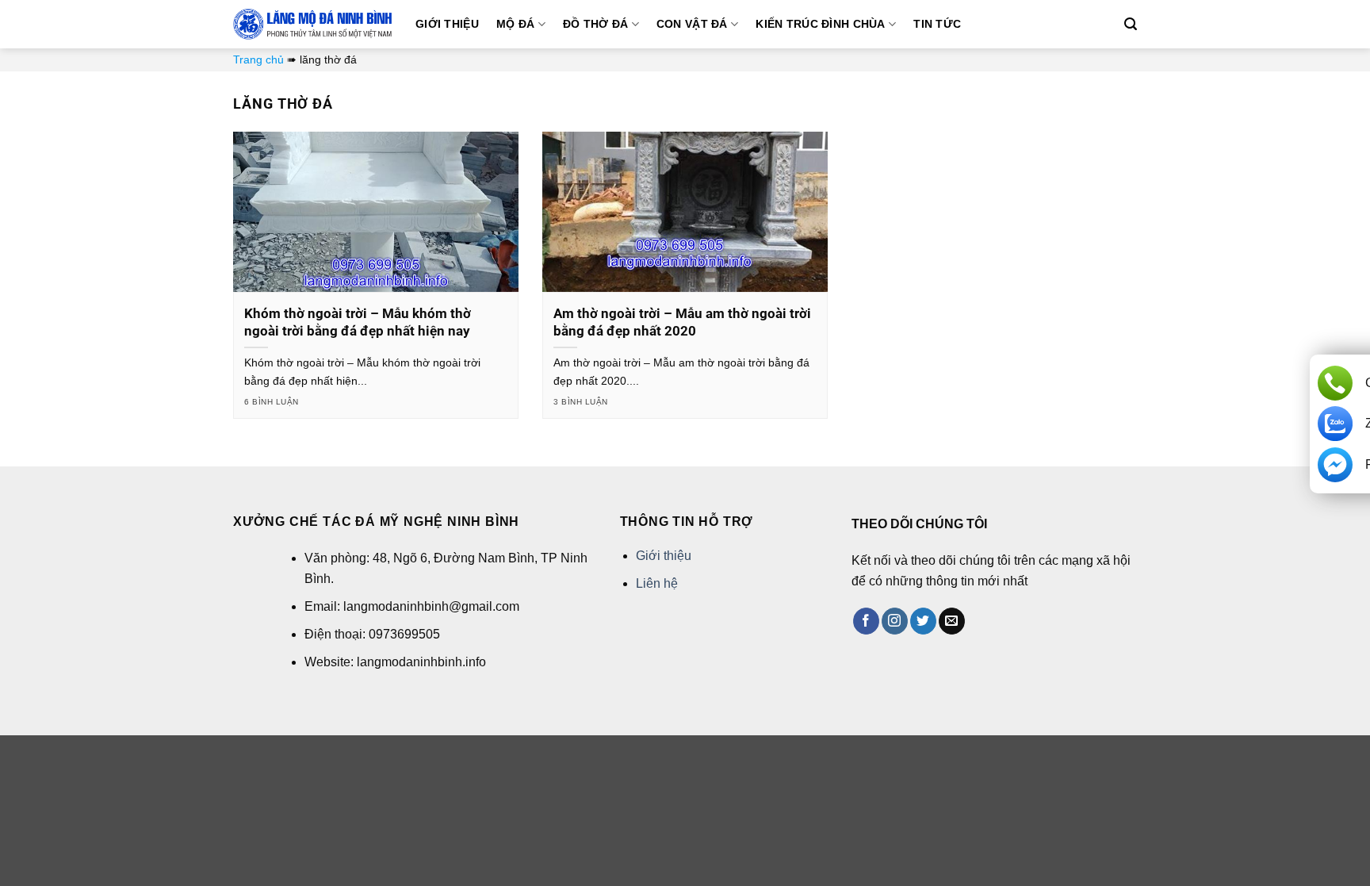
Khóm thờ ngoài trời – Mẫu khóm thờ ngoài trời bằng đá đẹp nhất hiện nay (357, 322)
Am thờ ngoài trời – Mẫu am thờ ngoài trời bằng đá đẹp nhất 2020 (682, 322)
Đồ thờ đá (596, 23)
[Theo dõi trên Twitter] (923, 621)
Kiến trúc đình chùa (820, 23)
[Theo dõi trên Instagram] (895, 621)
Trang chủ (258, 59)
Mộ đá (515, 23)
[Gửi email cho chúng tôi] (952, 621)
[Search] (1130, 24)
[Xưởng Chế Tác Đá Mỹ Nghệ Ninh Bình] (312, 24)
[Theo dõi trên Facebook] (866, 621)
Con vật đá (692, 23)
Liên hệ (657, 583)
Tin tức (937, 23)
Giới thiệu (447, 23)
